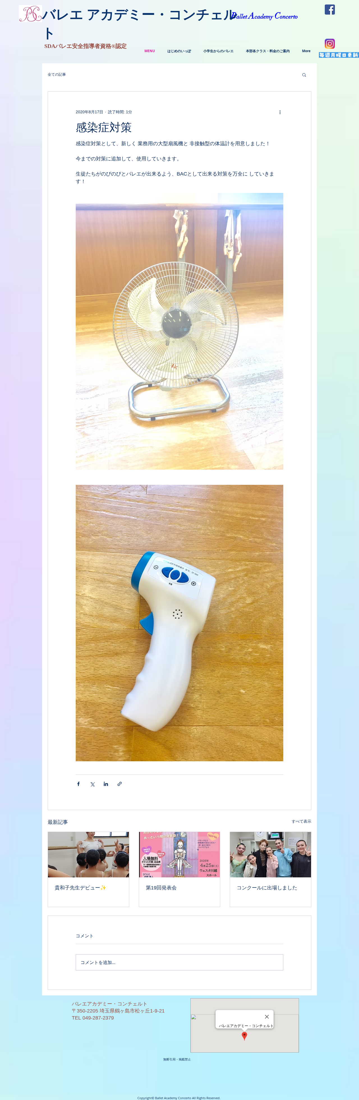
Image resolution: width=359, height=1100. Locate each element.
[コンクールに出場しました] (270, 854)
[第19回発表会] (179, 854)
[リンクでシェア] (119, 784)
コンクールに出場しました (267, 888)
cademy (265, 16)
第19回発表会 (161, 888)
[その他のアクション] (280, 112)
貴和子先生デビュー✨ (80, 888)
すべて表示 (301, 821)
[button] (304, 74)
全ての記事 (57, 74)
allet (242, 16)
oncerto (289, 16)
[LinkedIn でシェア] (106, 784)
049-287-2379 (98, 1018)
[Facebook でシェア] (78, 784)
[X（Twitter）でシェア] (92, 784)
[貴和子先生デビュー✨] (88, 854)
